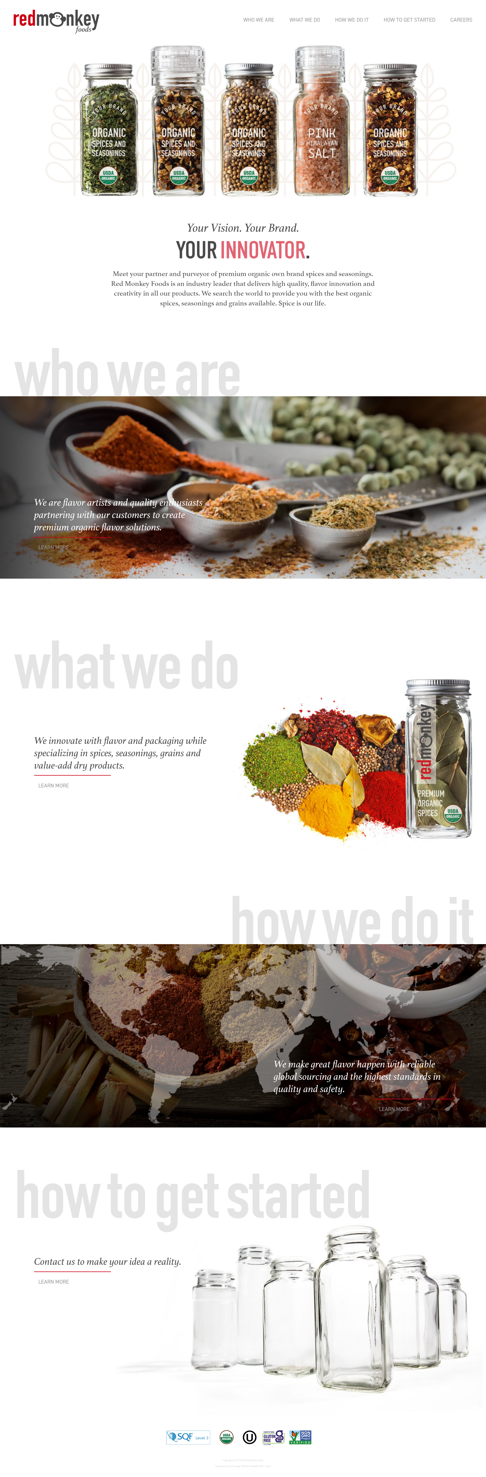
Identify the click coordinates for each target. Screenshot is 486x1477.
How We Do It (352, 19)
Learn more (53, 547)
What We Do (305, 19)
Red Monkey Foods (56, 21)
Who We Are (258, 19)
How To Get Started (409, 19)
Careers (461, 19)
